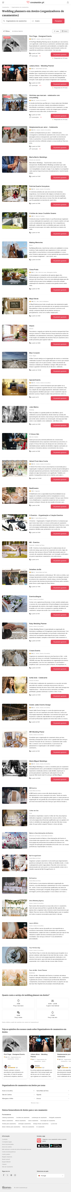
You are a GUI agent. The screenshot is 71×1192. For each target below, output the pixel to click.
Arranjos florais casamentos (40, 1123)
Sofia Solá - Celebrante (38, 678)
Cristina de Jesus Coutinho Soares (42, 213)
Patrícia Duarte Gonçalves (39, 186)
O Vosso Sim (34, 434)
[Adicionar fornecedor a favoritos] (24, 37)
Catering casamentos (8, 1117)
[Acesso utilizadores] (67, 2)
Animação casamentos (24, 1123)
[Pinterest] (11, 1175)
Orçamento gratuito (59, 54)
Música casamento (20, 1120)
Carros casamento (33, 1120)
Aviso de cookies (7, 1147)
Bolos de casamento (28, 1127)
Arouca (39, 1098)
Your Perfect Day (34, 948)
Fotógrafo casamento (55, 1117)
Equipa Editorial (6, 1162)
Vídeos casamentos (7, 1120)
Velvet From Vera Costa (38, 461)
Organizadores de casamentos (20, 7)
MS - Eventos (34, 542)
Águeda (39, 1094)
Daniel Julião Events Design (40, 705)
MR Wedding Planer (36, 732)
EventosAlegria (35, 597)
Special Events (35, 380)
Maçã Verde (33, 299)
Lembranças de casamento (39, 1117)
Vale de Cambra (7, 1094)
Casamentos (5, 7)
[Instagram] (15, 1175)
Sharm (31, 326)
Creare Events (34, 651)
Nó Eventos (33, 878)
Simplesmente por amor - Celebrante (43, 127)
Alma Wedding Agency (36, 901)
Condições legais (7, 1142)
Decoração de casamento (48, 1120)
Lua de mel (54, 1123)
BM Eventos (33, 788)
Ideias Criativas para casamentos (11, 1127)
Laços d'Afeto (33, 923)
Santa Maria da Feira (42, 1091)
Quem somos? (6, 1159)
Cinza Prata (33, 270)
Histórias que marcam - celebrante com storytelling (44, 96)
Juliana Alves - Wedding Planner (41, 66)
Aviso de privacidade (8, 1144)
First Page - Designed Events (40, 36)
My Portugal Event (35, 856)
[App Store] (43, 1147)
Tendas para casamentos (9, 1123)
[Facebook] (3, 1175)
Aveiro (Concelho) (7, 1091)
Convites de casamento (22, 1117)
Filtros (7, 31)
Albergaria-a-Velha (7, 1098)
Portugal (43, 1175)
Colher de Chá (33, 810)
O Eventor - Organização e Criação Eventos (46, 515)
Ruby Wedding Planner (38, 624)
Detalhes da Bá (35, 569)
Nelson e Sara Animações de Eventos (41, 833)
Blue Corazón (34, 353)
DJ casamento (40, 1127)
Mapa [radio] (65, 31)
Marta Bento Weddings (38, 157)
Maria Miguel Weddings (38, 761)
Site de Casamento (7, 1167)
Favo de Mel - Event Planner (38, 970)
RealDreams (34, 488)
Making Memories (36, 242)
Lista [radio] (57, 31)
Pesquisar (58, 21)
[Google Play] (56, 1147)
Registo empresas (7, 1157)
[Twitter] (7, 1175)
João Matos (34, 407)
